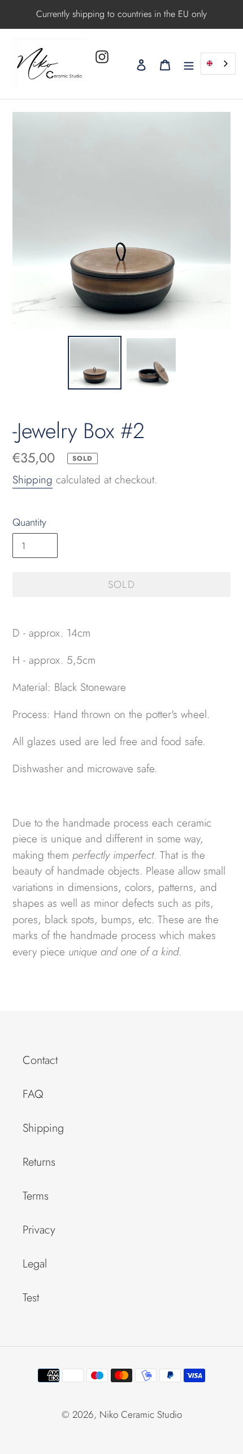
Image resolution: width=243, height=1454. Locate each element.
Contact (40, 1060)
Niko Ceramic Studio (140, 1414)
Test (31, 1297)
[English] (218, 63)
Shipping (32, 479)
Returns (39, 1162)
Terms (36, 1196)
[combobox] (218, 64)
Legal (35, 1264)
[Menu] (189, 64)
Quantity (29, 522)
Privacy (39, 1230)
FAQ (33, 1094)
